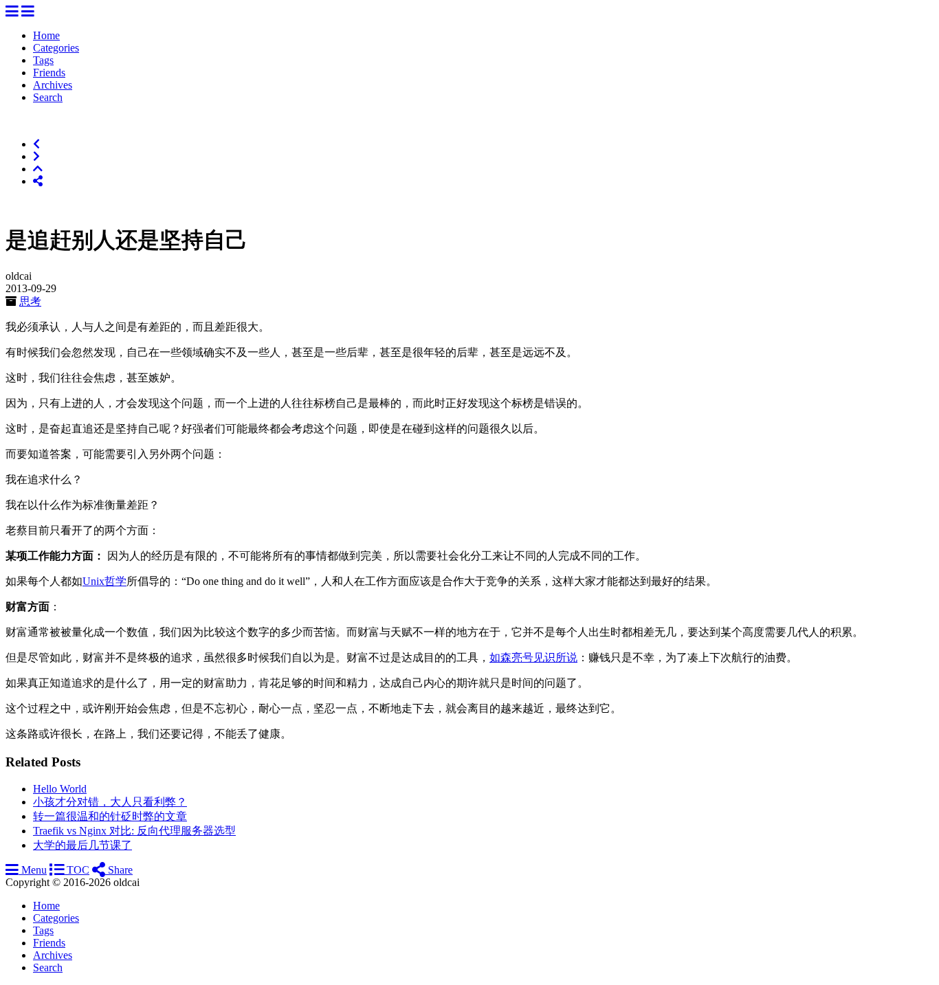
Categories (56, 48)
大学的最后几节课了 (82, 845)
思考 (30, 301)
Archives (52, 85)
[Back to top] (38, 169)
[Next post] (36, 156)
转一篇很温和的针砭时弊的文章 (110, 816)
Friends (49, 72)
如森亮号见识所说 (533, 657)
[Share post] (38, 181)
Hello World (60, 789)
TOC (76, 870)
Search (48, 97)
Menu (33, 870)
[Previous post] (36, 144)
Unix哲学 (104, 581)
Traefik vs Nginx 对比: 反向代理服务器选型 (134, 831)
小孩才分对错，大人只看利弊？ (110, 802)
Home (46, 35)
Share (119, 870)
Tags (43, 60)
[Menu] (12, 12)
